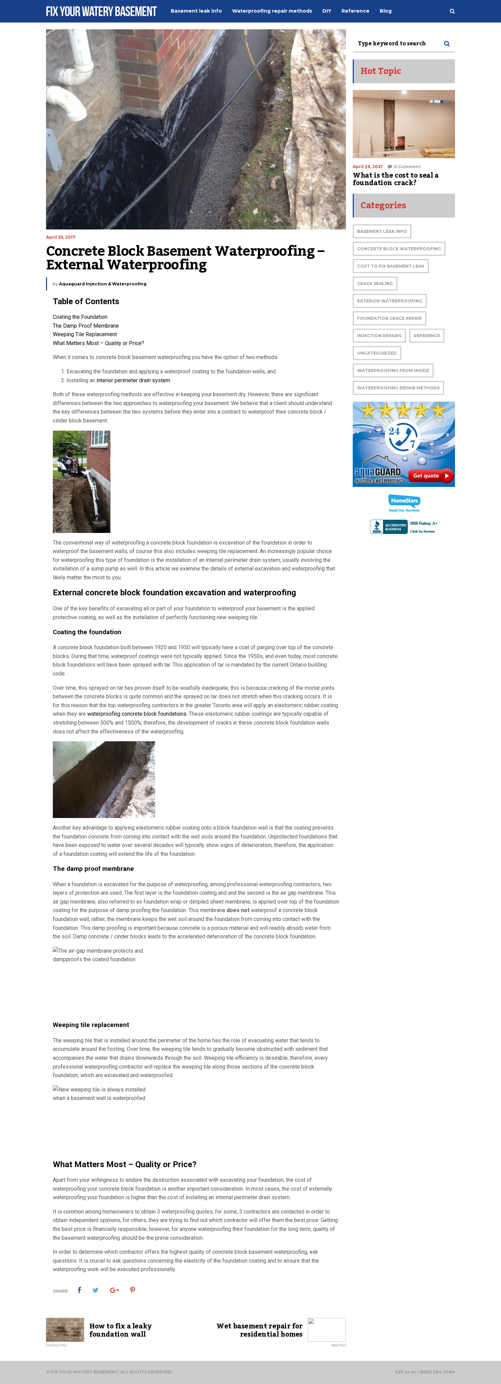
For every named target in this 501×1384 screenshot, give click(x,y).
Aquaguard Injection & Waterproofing (103, 283)
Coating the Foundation (80, 317)
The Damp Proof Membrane (86, 326)
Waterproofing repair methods (398, 387)
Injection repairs (379, 335)
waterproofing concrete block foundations (136, 714)
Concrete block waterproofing (399, 248)
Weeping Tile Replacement (85, 334)
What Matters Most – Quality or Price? (98, 343)
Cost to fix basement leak (390, 266)
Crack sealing (375, 283)
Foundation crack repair (389, 318)
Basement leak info (382, 231)
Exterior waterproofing (389, 300)
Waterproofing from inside (393, 370)
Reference (427, 335)
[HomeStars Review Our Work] (404, 503)
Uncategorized (377, 353)
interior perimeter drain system (133, 380)
